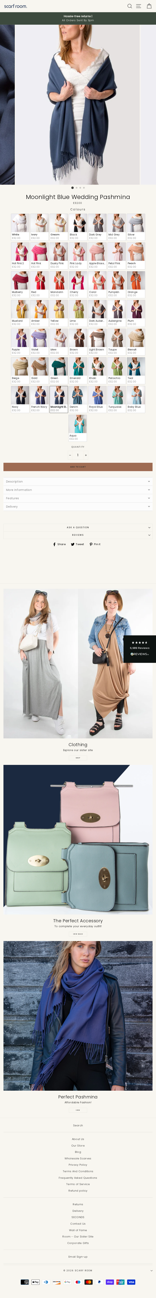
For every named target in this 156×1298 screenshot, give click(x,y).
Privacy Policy (78, 1165)
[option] (78, 18)
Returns (78, 1204)
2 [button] (77, 188)
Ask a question (78, 527)
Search (78, 1125)
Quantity (78, 447)
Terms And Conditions (78, 1171)
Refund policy (77, 1190)
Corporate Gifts (78, 1243)
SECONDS (78, 1217)
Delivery (78, 1211)
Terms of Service (78, 1184)
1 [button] (72, 188)
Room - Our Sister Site (77, 1236)
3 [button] (80, 188)
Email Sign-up (78, 1256)
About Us (78, 1139)
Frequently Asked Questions (78, 1178)
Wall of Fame (78, 1230)
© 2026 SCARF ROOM (78, 1270)
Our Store (78, 1145)
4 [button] (84, 188)
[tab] (78, 481)
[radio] (20, 227)
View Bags (78, 934)
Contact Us (78, 1223)
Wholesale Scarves (78, 1158)
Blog (78, 1152)
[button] (140, 649)
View (78, 1110)
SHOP (78, 758)
